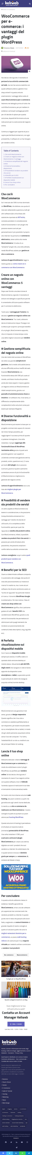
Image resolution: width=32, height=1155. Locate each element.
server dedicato (6, 1123)
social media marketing (17, 1123)
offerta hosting (5, 1119)
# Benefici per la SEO (11, 175)
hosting (19, 1112)
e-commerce (9, 955)
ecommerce (5, 1112)
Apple (3, 1109)
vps (26, 1123)
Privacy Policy (19, 1053)
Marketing (5, 1097)
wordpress (22, 1126)
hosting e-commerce (7, 1116)
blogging (10, 1109)
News (4, 1100)
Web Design (6, 1103)
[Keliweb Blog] (12, 3)
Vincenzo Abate (9, 48)
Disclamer (11, 1053)
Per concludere (10, 185)
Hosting (4, 1094)
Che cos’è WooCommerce (13, 154)
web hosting (5, 1126)
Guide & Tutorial (7, 1091)
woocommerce (22, 955)
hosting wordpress (19, 1116)
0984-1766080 (17, 1024)
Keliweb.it (4, 1053)
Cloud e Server (6, 1082)
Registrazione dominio (17, 1119)
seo (26, 1119)
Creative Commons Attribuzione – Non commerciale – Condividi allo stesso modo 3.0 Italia (14, 1059)
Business (5, 1079)
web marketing (14, 1126)
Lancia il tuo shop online (13, 182)
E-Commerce (11, 9)
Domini (4, 1085)
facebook (13, 1112)
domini (15, 1109)
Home (4, 9)
